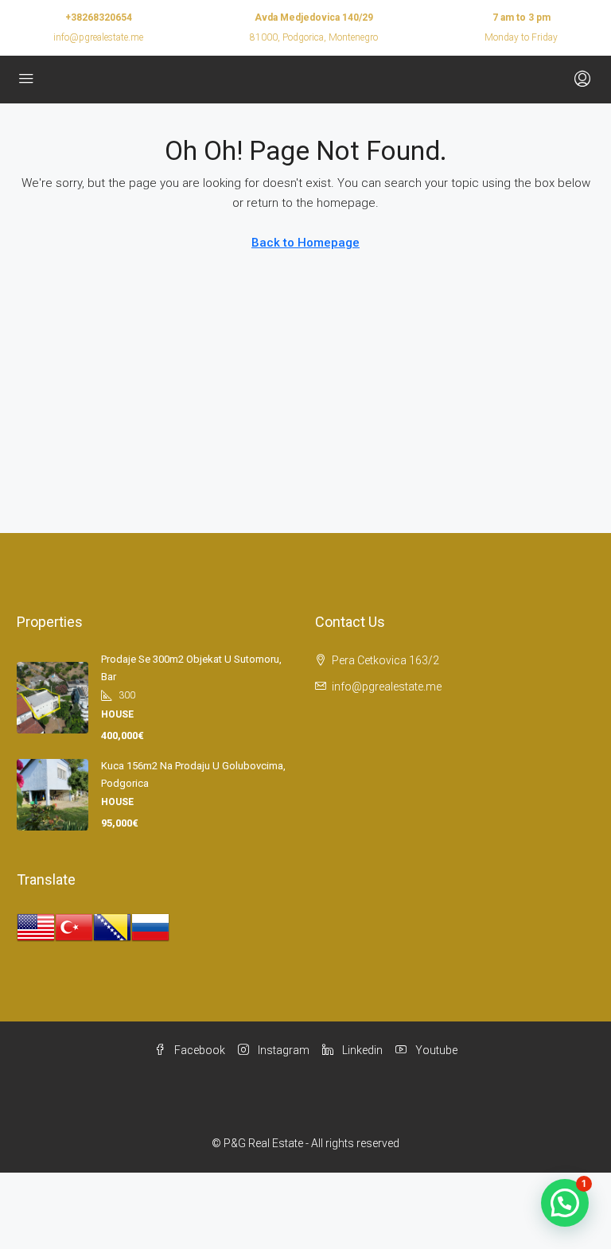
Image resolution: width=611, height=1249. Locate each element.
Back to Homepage (305, 242)
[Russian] (150, 926)
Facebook (198, 1050)
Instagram (282, 1050)
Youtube (435, 1050)
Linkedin (361, 1050)
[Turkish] (74, 926)
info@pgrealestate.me (98, 37)
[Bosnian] (112, 926)
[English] (36, 926)
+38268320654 (98, 17)
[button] (565, 1203)
